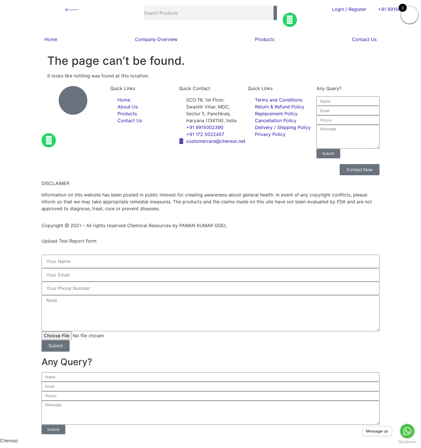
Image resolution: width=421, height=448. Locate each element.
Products (264, 39)
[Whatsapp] (290, 20)
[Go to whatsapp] (407, 431)
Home (50, 39)
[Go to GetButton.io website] (407, 442)
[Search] (275, 13)
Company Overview (156, 39)
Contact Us (364, 39)
